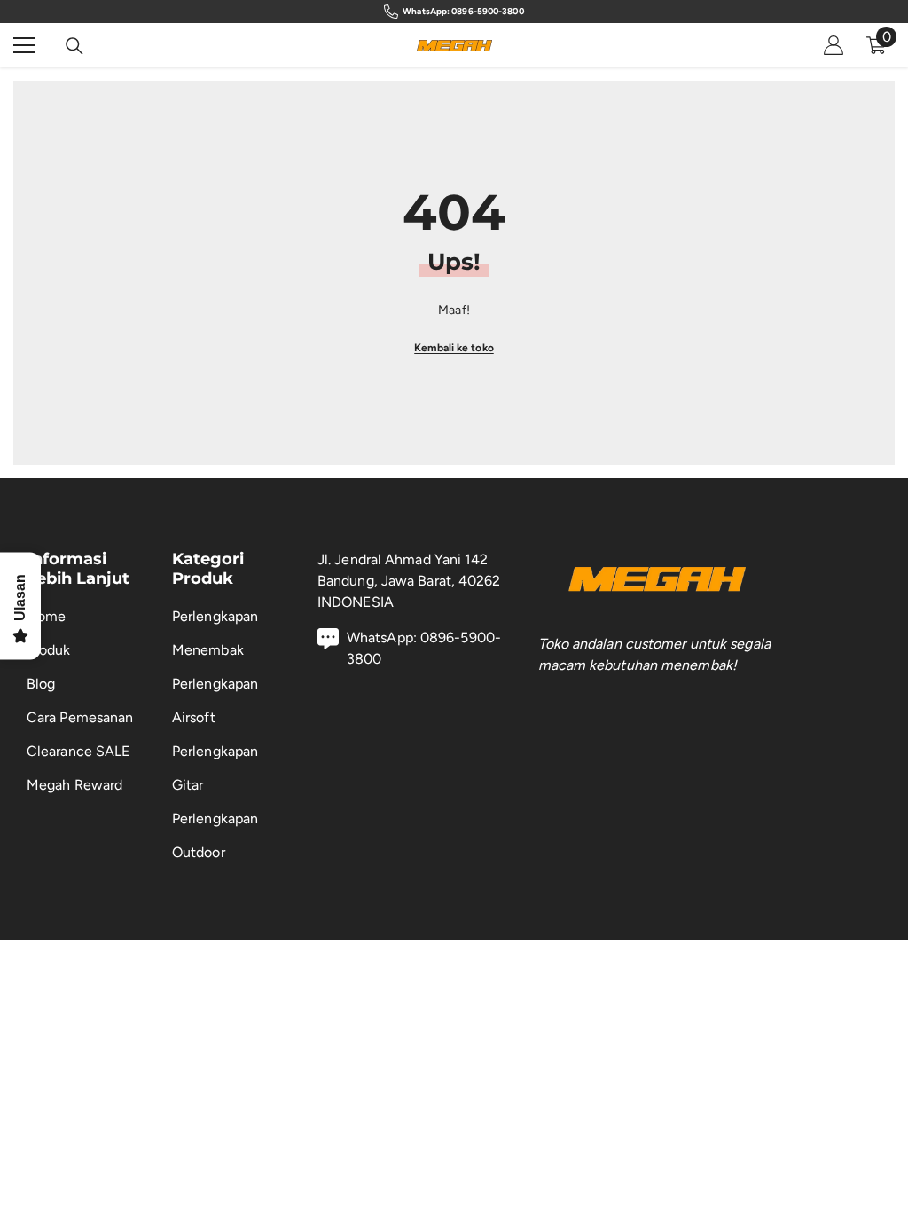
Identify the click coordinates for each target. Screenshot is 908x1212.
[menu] (24, 45)
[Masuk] (833, 45)
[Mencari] (74, 46)
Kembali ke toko (454, 348)
